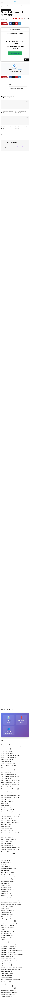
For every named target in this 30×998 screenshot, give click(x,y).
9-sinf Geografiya (6, 843)
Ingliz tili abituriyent (6, 956)
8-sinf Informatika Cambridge (9, 833)
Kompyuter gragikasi (6, 977)
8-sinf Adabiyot (5, 828)
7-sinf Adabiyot (5, 805)
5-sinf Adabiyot (5, 772)
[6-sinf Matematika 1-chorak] (8, 101)
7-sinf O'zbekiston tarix (7, 820)
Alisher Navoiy (4, 866)
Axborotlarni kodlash (6, 872)
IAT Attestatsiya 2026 (7, 935)
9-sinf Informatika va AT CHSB (9, 849)
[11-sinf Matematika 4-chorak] (8, 117)
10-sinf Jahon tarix (6, 759)
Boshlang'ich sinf (5, 887)
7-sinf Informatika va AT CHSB (9, 816)
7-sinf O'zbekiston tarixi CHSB (9, 822)
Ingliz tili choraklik (5, 963)
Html (2, 929)
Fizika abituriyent (5, 912)
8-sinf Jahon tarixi (6, 837)
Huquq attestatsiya (6, 931)
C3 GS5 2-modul (5, 893)
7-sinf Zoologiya (5, 826)
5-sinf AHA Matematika (7, 774)
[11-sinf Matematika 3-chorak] (22, 117)
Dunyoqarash (5, 745)
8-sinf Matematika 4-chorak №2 (21, 111)
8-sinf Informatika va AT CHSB (9, 835)
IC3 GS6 (3, 940)
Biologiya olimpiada (6, 881)
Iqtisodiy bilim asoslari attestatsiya (10, 967)
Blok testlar (4, 883)
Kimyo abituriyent (6, 971)
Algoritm (3, 864)
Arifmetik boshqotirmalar (8, 868)
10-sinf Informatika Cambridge (9, 755)
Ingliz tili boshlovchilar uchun (8, 961)
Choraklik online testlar (9, 6)
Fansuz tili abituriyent (6, 910)
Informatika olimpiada (7, 952)
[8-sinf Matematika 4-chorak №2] (22, 101)
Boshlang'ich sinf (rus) (7, 889)
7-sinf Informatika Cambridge (9, 814)
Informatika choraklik (6, 948)
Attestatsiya (4, 870)
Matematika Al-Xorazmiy (7, 990)
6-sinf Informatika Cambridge (9, 795)
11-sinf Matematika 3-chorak (21, 127)
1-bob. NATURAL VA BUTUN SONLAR (10, 747)
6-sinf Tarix (4, 803)
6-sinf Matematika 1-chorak (7, 111)
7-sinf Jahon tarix (5, 818)
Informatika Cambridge (7, 946)
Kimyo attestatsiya (6, 973)
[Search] (27, 2)
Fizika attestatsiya (6, 914)
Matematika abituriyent (7, 988)
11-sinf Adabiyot (5, 761)
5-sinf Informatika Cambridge (9, 780)
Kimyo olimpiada (5, 975)
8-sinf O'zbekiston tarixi (7, 839)
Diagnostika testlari (6, 906)
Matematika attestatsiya (8, 992)
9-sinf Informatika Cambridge (9, 847)
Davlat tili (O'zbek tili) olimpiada (9, 902)
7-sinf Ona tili (4, 824)
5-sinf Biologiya (5, 778)
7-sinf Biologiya (5, 807)
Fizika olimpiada (5, 919)
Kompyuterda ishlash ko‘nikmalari (10, 979)
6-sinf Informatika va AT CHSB (9, 797)
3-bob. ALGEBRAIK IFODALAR (8, 768)
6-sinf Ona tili (4, 799)
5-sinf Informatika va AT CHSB (9, 782)
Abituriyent (4, 852)
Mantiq (3, 984)
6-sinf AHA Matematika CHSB (9, 789)
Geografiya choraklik (6, 925)
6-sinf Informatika (6, 793)
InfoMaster (4, 18)
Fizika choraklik (5, 917)
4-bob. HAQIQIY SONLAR (7, 770)
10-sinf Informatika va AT (7, 757)
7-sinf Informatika (6, 812)
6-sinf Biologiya (5, 791)
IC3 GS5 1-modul (5, 937)
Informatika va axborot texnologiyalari (11, 954)
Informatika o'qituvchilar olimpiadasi (11, 950)
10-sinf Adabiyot (5, 749)
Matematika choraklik (22, 6)
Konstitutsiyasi (5, 982)
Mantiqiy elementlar (6, 986)
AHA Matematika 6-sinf (7, 854)
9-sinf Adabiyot (5, 841)
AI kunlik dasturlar (5, 856)
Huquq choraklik (5, 933)
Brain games (4, 891)
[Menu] (1, 2)
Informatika (4, 942)
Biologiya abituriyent (6, 875)
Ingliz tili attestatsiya (6, 958)
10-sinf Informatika (6, 753)
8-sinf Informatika (6, 831)
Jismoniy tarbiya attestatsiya (9, 969)
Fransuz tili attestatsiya (7, 921)
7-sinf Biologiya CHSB (7, 810)
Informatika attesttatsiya (8, 944)
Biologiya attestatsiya (7, 877)
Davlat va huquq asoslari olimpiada (10, 904)
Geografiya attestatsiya (7, 923)
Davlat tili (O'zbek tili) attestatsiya (10, 900)
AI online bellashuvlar (6, 858)
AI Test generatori (6, 862)
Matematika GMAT (6, 996)
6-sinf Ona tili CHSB (6, 801)
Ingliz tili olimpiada (6, 965)
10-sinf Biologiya (5, 751)
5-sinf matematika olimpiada (9, 784)
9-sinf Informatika (6, 845)
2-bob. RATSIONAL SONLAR (8, 766)
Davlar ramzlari (5, 898)
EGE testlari (4, 908)
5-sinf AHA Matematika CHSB (9, 776)
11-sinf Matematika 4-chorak (7, 127)
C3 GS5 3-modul (5, 896)
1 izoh (27, 18)
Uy (1, 6)
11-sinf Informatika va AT (7, 763)
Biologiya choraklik (6, 879)
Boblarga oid (4, 885)
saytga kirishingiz (19, 146)
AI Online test (4, 860)
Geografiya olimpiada (7, 927)
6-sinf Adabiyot (5, 787)
